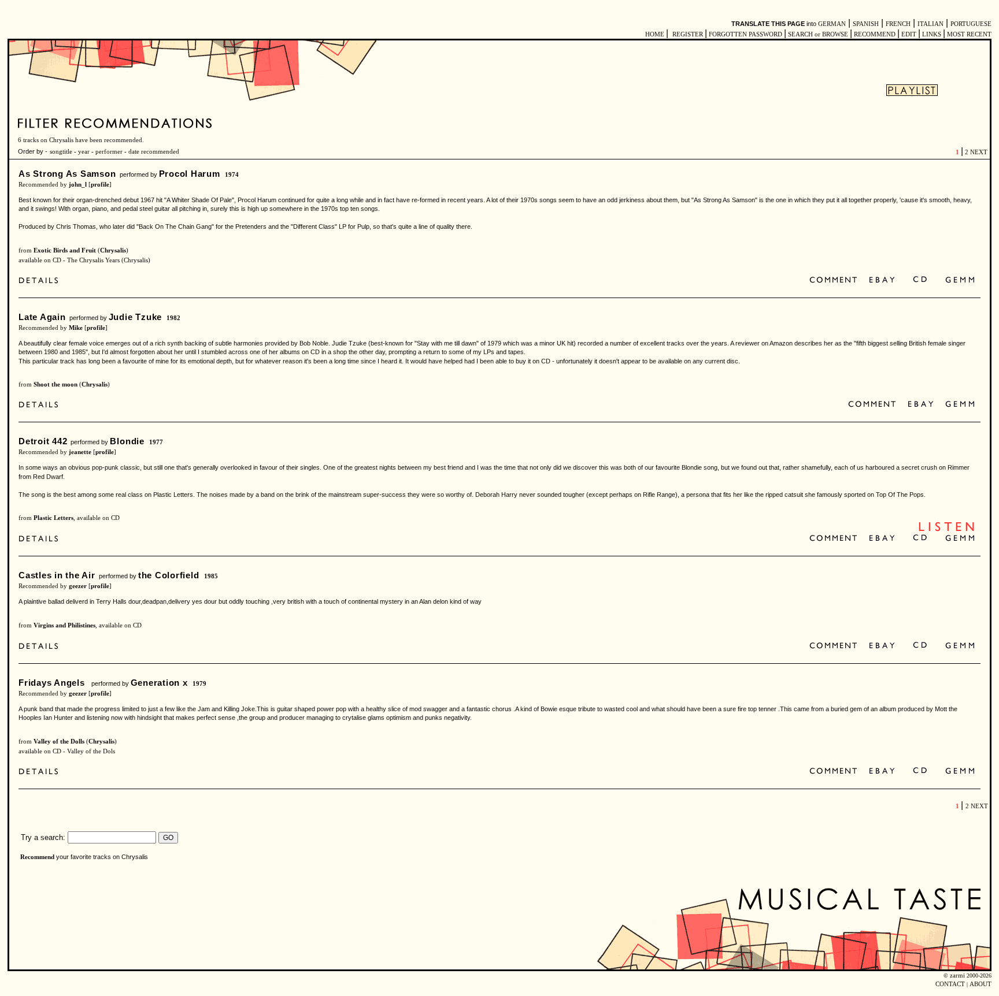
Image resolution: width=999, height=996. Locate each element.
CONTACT (950, 984)
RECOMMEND (874, 34)
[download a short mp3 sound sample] (946, 530)
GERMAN (832, 24)
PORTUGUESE (970, 24)
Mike (76, 328)
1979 (199, 684)
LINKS (931, 34)
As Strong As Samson (67, 174)
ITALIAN (930, 24)
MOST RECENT (968, 34)
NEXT (978, 152)
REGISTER (688, 34)
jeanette (80, 452)
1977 (156, 442)
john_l (78, 184)
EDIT (909, 34)
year (84, 151)
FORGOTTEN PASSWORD (745, 34)
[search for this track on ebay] (882, 280)
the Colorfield (168, 575)
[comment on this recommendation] (836, 280)
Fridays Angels (53, 682)
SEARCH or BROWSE (818, 34)
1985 (211, 576)
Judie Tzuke (135, 317)
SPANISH (866, 24)
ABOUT (980, 984)
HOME (654, 34)
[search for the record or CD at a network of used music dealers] (960, 280)
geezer (78, 586)
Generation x (159, 682)
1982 (173, 318)
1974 (232, 175)
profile (100, 184)
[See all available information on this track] (41, 281)
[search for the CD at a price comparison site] (920, 280)
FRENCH (898, 24)
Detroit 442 (42, 441)
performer (108, 151)
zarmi (957, 975)
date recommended (153, 151)
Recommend (37, 857)
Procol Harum (189, 174)
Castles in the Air (56, 575)
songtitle (61, 151)
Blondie (127, 441)
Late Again (42, 317)
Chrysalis (113, 250)
